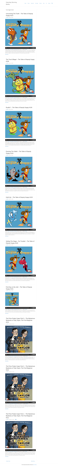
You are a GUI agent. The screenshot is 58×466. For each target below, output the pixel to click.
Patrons (40, 3)
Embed (26, 49)
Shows (29, 3)
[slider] (34, 48)
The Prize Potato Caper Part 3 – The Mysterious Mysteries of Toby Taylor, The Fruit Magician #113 (20, 320)
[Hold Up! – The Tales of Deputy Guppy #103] (18, 214)
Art (46, 3)
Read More (6, 54)
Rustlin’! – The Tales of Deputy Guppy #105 (19, 107)
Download (15, 49)
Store (44, 3)
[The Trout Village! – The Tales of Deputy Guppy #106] (20, 79)
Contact (49, 3)
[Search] (51, 3)
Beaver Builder (35, 464)
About (25, 3)
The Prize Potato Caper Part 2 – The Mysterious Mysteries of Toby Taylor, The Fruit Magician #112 (20, 368)
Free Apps (36, 3)
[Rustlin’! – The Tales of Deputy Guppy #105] (18, 124)
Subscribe (32, 3)
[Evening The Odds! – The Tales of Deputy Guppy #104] (18, 170)
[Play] (6, 96)
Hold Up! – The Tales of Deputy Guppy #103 (19, 197)
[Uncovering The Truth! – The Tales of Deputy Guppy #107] (18, 32)
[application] (20, 48)
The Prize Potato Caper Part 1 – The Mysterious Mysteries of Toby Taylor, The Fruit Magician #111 (20, 415)
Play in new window (10, 49)
